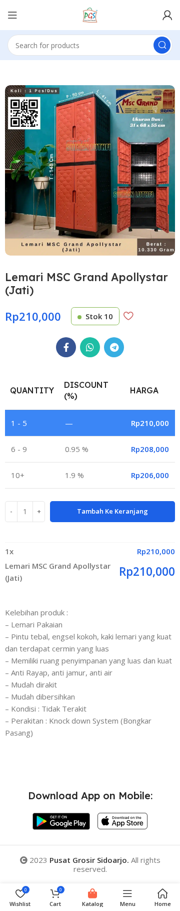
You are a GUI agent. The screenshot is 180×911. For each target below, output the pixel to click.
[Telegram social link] (114, 347)
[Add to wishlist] (128, 316)
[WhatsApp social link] (90, 347)
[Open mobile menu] (12, 15)
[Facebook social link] (66, 347)
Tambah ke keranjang (112, 511)
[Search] (162, 45)
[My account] (168, 15)
